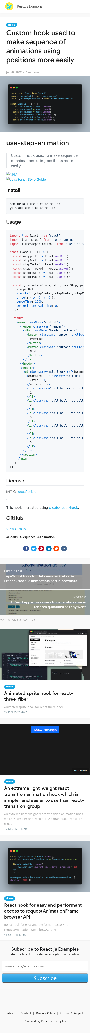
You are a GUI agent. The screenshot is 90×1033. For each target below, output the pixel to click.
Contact (26, 1013)
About (11, 1013)
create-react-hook (63, 507)
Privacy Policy (45, 1013)
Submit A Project (71, 1013)
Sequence (28, 537)
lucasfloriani (26, 491)
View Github (16, 529)
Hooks (11, 24)
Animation (47, 537)
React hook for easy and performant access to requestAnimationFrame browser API (43, 911)
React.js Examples (30, 6)
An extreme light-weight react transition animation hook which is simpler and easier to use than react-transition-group (44, 797)
